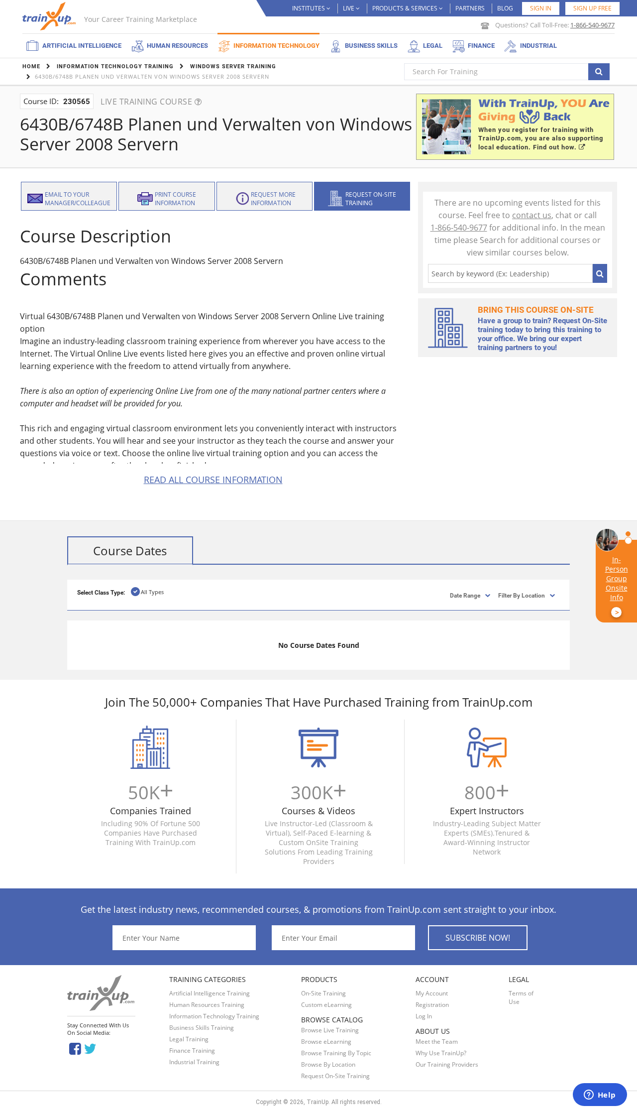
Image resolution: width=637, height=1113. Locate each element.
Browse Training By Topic (336, 1053)
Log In (424, 1016)
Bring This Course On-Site (536, 310)
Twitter (92, 1048)
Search (600, 273)
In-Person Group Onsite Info (616, 586)
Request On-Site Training (335, 1076)
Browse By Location (328, 1064)
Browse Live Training (330, 1030)
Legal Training (189, 1039)
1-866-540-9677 (592, 24)
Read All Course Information (213, 480)
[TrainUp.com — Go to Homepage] (50, 16)
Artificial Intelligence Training (209, 993)
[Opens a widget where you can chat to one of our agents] (599, 1095)
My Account (432, 993)
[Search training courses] (599, 71)
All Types (152, 592)
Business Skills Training (201, 1027)
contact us (531, 215)
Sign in (540, 8)
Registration (432, 1004)
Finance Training (192, 1050)
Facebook (75, 1048)
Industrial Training (194, 1062)
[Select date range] (456, 595)
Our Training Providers (447, 1064)
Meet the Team (437, 1041)
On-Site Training (323, 993)
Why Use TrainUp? (441, 1053)
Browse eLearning (326, 1041)
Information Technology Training (214, 1016)
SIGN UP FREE (592, 8)
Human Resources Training (206, 1004)
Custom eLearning (326, 1004)
